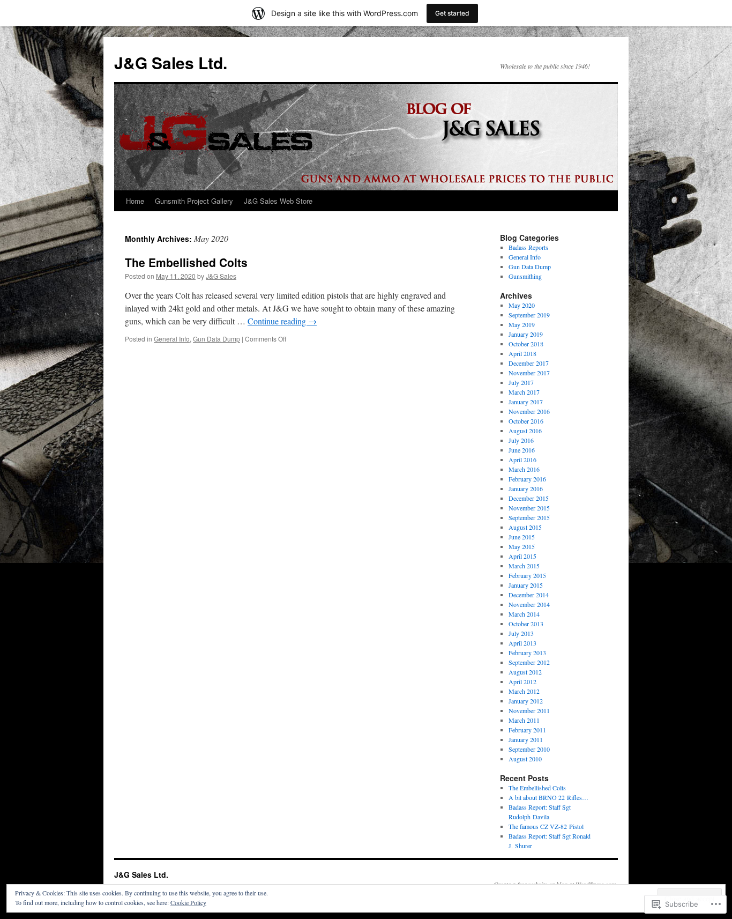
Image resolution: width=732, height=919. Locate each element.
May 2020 (522, 305)
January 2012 (526, 700)
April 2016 (522, 459)
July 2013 (521, 633)
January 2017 (526, 401)
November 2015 (529, 507)
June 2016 (522, 450)
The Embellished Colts (186, 262)
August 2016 (525, 430)
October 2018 (526, 343)
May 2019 (522, 324)
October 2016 (526, 421)
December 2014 (529, 594)
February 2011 (527, 729)
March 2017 (524, 392)
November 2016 (529, 411)
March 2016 (524, 469)
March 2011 (524, 720)
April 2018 (522, 353)
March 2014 (524, 614)
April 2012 (522, 681)
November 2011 (529, 710)
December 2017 (529, 363)
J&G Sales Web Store (278, 201)
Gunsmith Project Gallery (194, 201)
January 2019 (526, 334)
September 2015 (529, 517)
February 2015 (527, 575)
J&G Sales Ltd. (170, 62)
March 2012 (524, 691)
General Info (172, 338)
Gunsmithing (525, 276)
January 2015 (526, 585)
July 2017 (521, 382)
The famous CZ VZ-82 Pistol (546, 826)
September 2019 (529, 314)
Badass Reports (528, 247)
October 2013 (526, 623)
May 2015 (522, 546)
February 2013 (527, 652)
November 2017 (529, 372)
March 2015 (524, 565)
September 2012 (529, 662)
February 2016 (527, 479)
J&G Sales (221, 275)
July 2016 (521, 440)
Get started (452, 13)
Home (135, 201)
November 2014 (529, 604)
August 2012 (525, 672)
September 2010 (529, 749)
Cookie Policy (188, 902)
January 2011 (526, 739)
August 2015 (525, 527)
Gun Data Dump (216, 338)
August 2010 (525, 758)
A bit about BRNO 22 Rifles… (548, 797)
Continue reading (282, 321)
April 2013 (522, 643)
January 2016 (526, 488)
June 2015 (522, 536)
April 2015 (522, 556)
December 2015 (529, 498)
